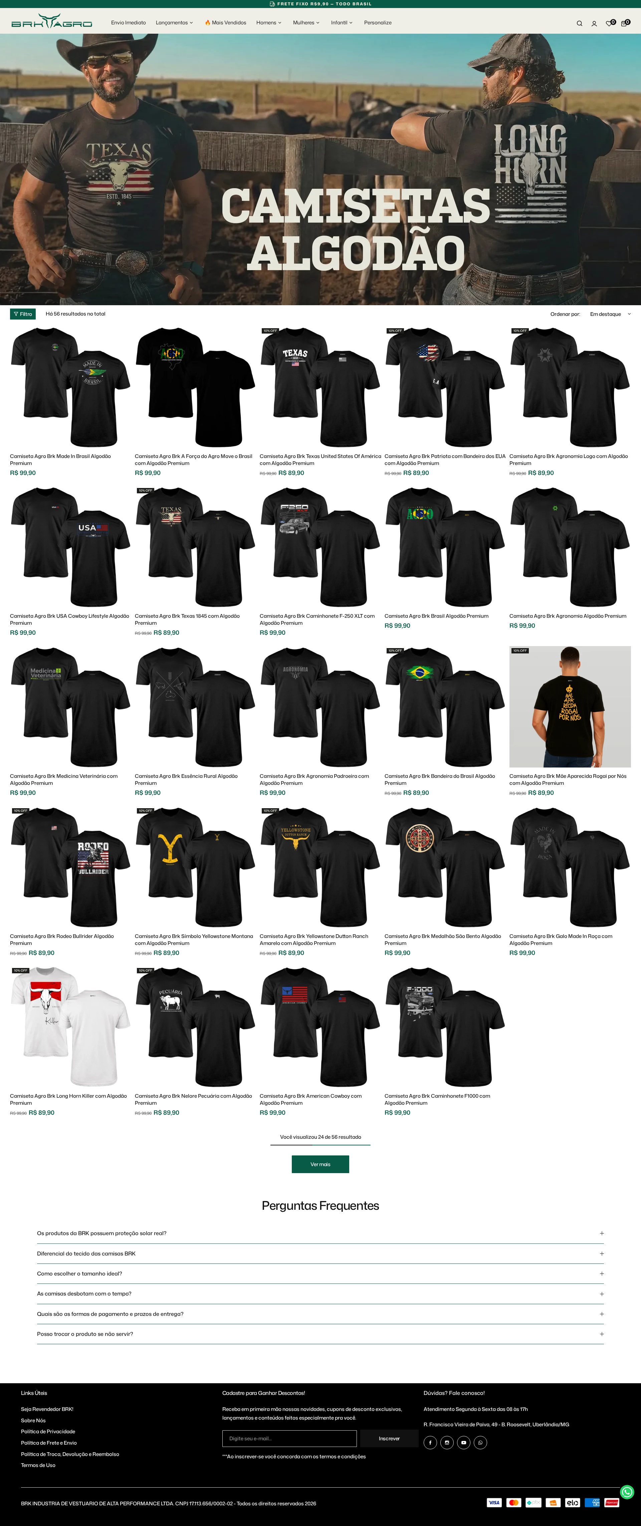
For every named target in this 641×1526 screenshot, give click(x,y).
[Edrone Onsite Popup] (320, 763)
